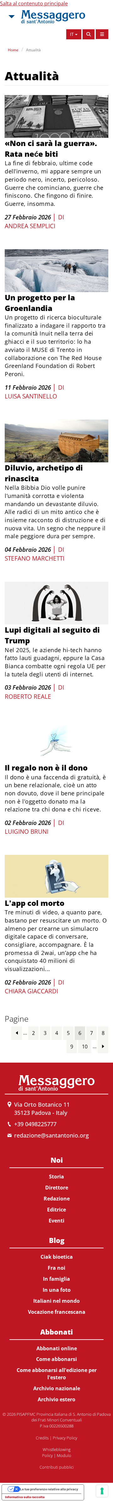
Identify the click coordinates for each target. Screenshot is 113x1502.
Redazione (57, 1198)
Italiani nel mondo (56, 1300)
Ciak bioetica (56, 1256)
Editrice (56, 1209)
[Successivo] (103, 1046)
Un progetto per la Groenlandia (40, 302)
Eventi (56, 1220)
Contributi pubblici (57, 1467)
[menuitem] (56, 1189)
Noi (57, 1160)
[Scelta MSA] (11, 16)
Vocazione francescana (56, 1311)
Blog (56, 1240)
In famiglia (56, 1278)
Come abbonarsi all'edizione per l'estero (57, 1374)
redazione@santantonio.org (51, 1135)
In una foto (57, 1289)
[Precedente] (16, 1033)
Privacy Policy (65, 1438)
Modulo (64, 1455)
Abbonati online (56, 1348)
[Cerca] (88, 34)
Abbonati (56, 1331)
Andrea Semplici (30, 226)
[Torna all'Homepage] (53, 16)
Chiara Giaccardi (31, 991)
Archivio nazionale (56, 1388)
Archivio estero (56, 1399)
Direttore (56, 1187)
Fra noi (56, 1267)
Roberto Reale (28, 696)
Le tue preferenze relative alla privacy (49, 1489)
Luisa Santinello (31, 396)
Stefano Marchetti (34, 558)
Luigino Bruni (26, 831)
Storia (56, 1176)
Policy (47, 1455)
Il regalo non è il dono (46, 767)
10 (85, 1046)
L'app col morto (34, 903)
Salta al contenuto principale (34, 3)
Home (13, 50)
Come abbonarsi (56, 1359)
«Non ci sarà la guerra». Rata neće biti (51, 148)
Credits (42, 1438)
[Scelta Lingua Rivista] (102, 34)
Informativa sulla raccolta (25, 1497)
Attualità (33, 50)
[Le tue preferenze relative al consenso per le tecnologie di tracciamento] (102, 1491)
